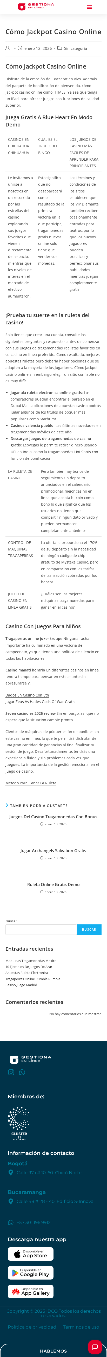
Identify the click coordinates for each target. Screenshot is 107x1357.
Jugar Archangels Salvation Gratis (53, 850)
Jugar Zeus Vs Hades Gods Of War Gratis (40, 701)
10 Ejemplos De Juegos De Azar (28, 966)
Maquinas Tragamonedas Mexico (31, 960)
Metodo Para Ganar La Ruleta (30, 782)
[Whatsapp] (22, 1072)
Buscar (11, 921)
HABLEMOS (53, 1351)
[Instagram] (11, 1072)
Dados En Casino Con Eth (27, 695)
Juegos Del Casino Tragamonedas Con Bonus (53, 817)
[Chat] (95, 1347)
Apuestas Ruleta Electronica (26, 972)
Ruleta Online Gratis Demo (53, 884)
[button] (89, 7)
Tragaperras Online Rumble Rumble (32, 979)
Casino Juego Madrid (21, 985)
